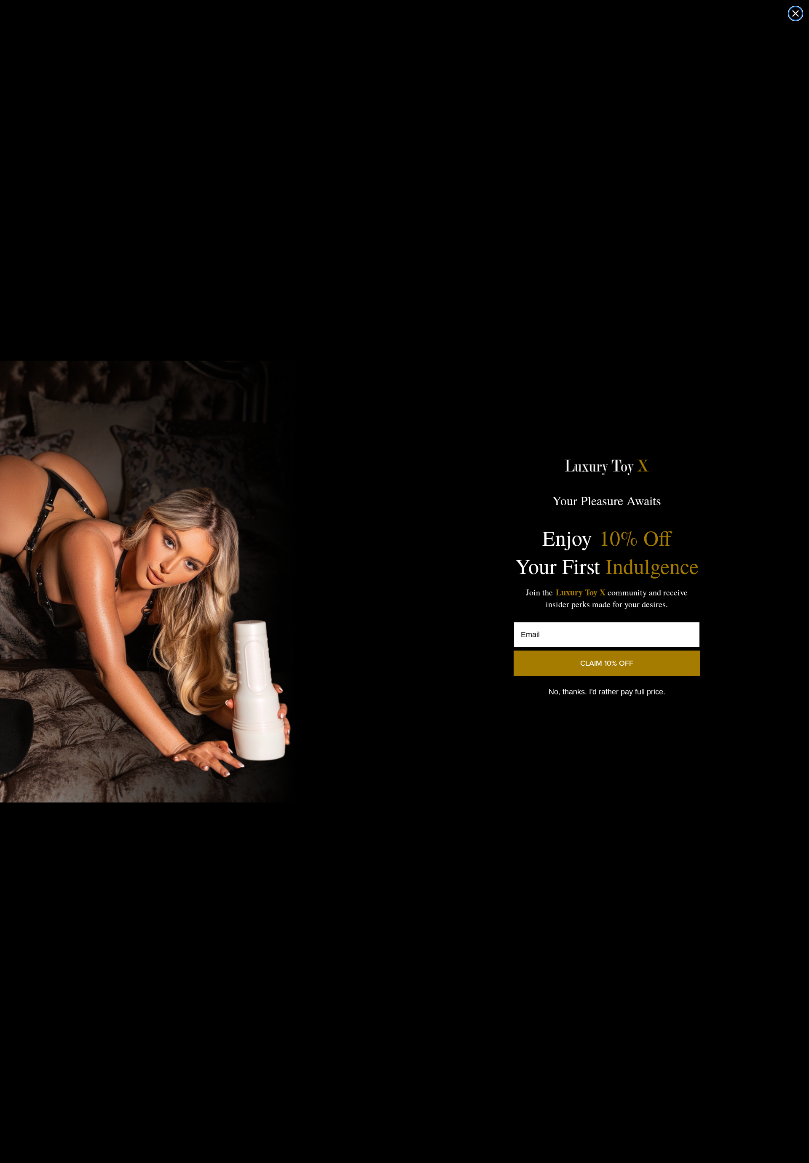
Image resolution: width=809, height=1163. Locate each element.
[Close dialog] (795, 13)
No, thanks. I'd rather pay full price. (607, 692)
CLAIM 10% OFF (606, 663)
